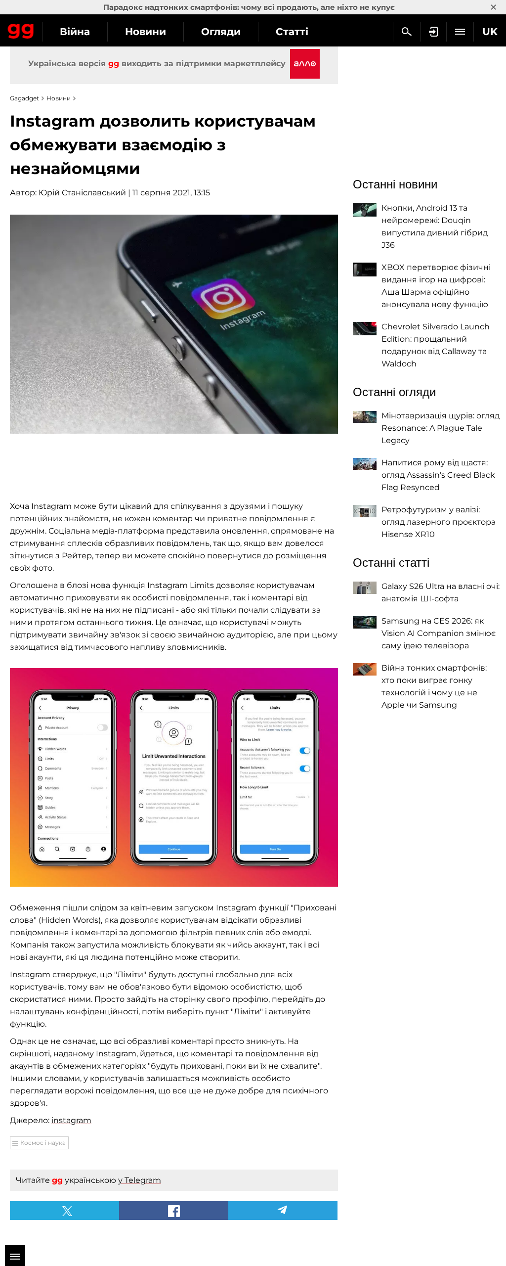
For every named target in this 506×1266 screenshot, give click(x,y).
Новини (145, 32)
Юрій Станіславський (82, 192)
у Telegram (139, 1180)
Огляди (221, 32)
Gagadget (21, 29)
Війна (75, 32)
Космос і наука (43, 1142)
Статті (292, 32)
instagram (71, 1120)
